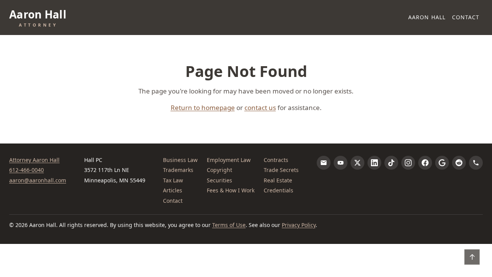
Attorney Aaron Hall (34, 160)
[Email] (324, 163)
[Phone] (476, 163)
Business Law (180, 160)
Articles (172, 190)
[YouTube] (340, 163)
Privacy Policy (299, 225)
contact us (260, 107)
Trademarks (178, 170)
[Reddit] (459, 163)
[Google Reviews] (442, 163)
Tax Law (173, 180)
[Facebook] (425, 163)
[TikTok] (391, 163)
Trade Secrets (281, 170)
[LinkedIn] (374, 163)
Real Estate (278, 180)
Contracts (276, 160)
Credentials (278, 190)
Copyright (219, 170)
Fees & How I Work (230, 190)
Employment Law (229, 160)
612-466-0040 (26, 170)
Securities (219, 180)
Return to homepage (203, 107)
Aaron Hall (426, 17)
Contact (466, 17)
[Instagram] (408, 163)
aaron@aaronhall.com (37, 180)
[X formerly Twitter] (357, 163)
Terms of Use (229, 225)
